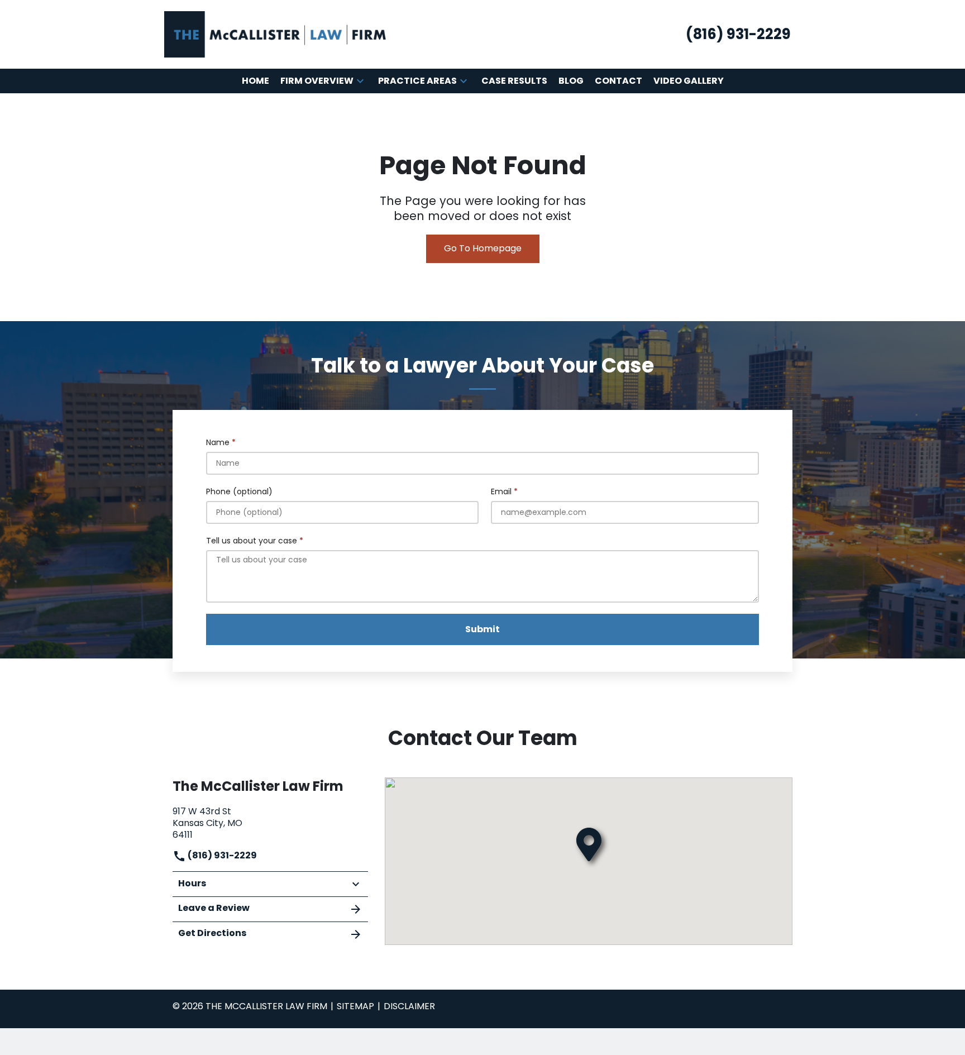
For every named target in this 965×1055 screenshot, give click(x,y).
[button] (360, 81)
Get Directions (212, 933)
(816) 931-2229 (221, 855)
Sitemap (355, 1006)
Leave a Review (214, 907)
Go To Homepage (483, 248)
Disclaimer (409, 1006)
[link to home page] (276, 33)
